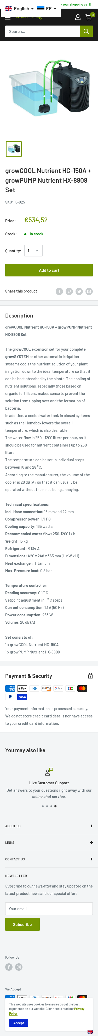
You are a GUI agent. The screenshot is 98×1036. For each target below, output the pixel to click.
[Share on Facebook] (59, 291)
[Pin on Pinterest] (69, 291)
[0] (88, 17)
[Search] (86, 31)
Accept (18, 1023)
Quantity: (13, 250)
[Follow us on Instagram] (18, 967)
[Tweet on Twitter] (79, 291)
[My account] (77, 17)
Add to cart (49, 269)
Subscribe (22, 924)
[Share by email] (89, 291)
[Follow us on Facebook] (9, 967)
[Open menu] (7, 17)
